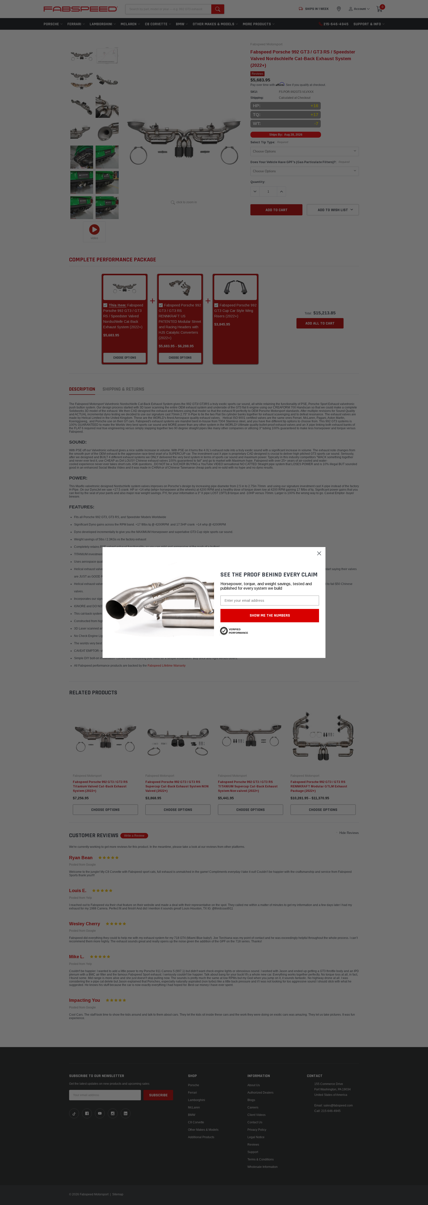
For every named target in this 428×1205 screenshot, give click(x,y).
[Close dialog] (319, 553)
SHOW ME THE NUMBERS (270, 615)
